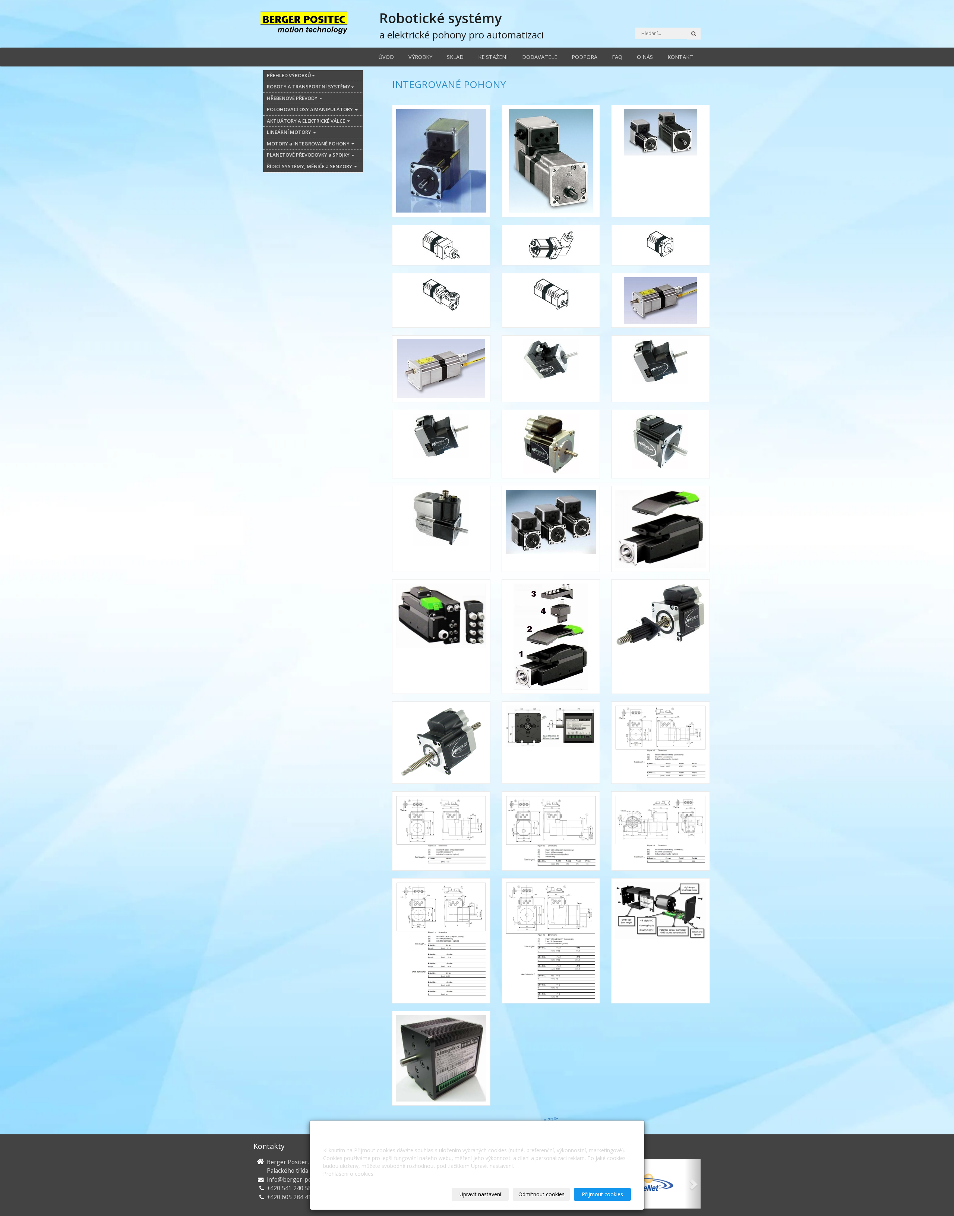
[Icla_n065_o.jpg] (660, 245)
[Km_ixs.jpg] (551, 529)
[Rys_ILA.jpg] (660, 742)
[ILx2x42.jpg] (660, 368)
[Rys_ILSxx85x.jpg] (551, 940)
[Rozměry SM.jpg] (551, 742)
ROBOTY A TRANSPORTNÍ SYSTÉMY (308, 86)
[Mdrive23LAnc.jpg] (441, 742)
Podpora (584, 56)
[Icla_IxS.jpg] (660, 161)
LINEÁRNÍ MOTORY (289, 132)
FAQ (617, 56)
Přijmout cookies (602, 1194)
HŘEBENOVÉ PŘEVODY (293, 98)
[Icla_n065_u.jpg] (441, 300)
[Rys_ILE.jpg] (441, 831)
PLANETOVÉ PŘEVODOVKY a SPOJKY (309, 154)
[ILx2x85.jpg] (660, 444)
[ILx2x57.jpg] (551, 444)
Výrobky (420, 56)
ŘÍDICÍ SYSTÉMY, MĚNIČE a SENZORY (310, 166)
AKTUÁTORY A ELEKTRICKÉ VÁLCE (306, 120)
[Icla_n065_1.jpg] (441, 245)
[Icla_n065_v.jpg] (551, 300)
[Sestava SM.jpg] (660, 940)
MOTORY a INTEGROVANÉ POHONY (309, 143)
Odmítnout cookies (541, 1194)
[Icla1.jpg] (660, 300)
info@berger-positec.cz (299, 1179)
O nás (645, 56)
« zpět (551, 1119)
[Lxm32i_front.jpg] (660, 529)
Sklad (455, 56)
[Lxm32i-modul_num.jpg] (551, 636)
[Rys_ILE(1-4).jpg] (551, 831)
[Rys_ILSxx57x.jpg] (441, 940)
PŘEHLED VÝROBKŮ (289, 75)
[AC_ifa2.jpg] (441, 161)
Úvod (386, 56)
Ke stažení (493, 56)
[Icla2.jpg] (441, 368)
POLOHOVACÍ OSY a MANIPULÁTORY (310, 109)
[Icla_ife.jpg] (551, 161)
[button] (693, 1184)
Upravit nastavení (480, 1194)
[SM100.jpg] (441, 1058)
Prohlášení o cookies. (349, 1173)
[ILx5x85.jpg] (441, 529)
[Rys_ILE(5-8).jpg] (660, 831)
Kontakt (680, 56)
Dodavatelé (539, 56)
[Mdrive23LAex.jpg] (660, 636)
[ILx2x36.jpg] (551, 368)
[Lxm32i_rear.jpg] (441, 636)
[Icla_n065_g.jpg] (551, 245)
